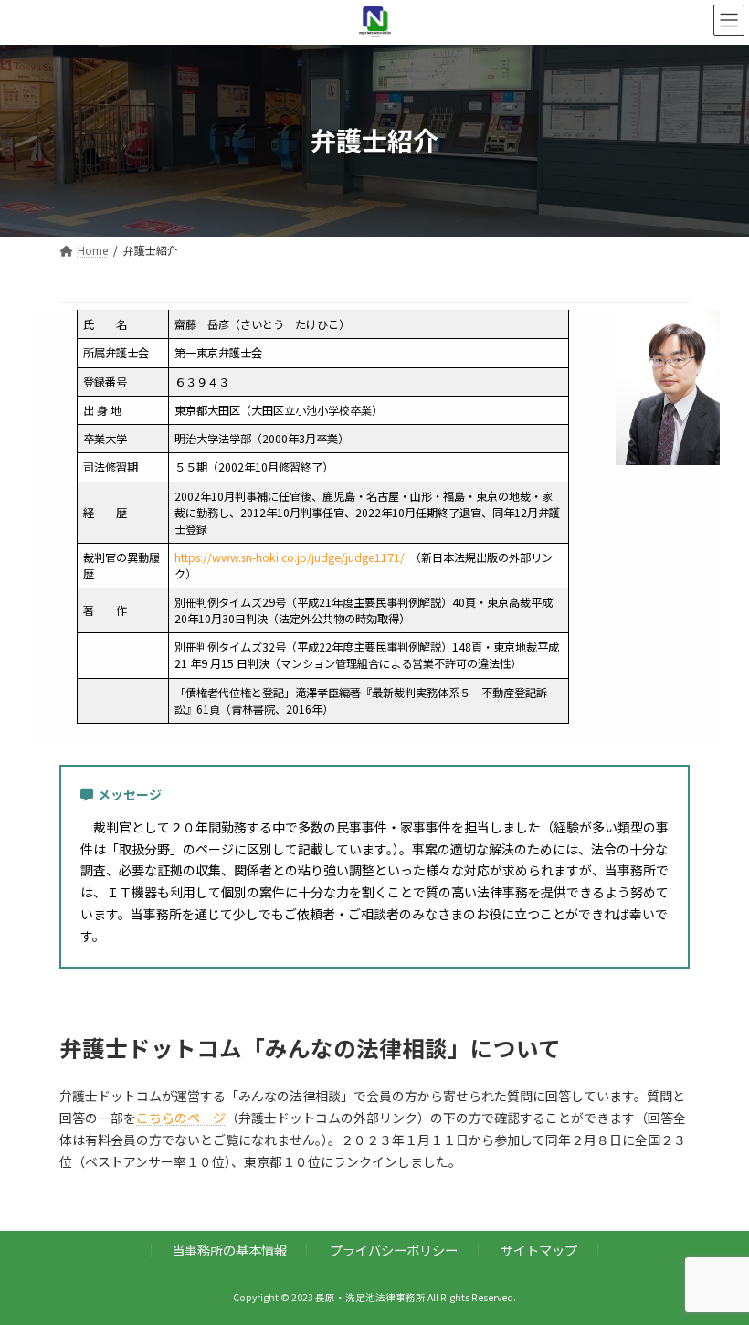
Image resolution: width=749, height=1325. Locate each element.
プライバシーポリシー (394, 1249)
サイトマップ (539, 1249)
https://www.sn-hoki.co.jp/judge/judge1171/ (289, 557)
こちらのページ (181, 1117)
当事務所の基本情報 (229, 1249)
